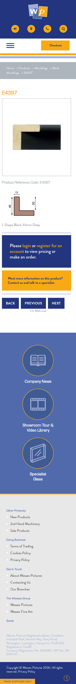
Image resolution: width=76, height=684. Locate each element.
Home (10, 68)
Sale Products (19, 530)
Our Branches (20, 589)
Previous (33, 303)
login (26, 245)
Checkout (55, 45)
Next (56, 303)
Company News (38, 381)
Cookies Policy (20, 553)
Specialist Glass (38, 476)
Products (24, 68)
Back (10, 303)
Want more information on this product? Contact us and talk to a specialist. (35, 280)
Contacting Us (20, 582)
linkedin (19, 629)
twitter (10, 629)
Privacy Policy (20, 559)
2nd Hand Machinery (25, 523)
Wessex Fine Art (21, 611)
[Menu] (11, 45)
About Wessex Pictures (26, 575)
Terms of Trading (21, 546)
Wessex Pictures (21, 604)
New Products (20, 517)
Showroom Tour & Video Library (38, 427)
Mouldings (41, 68)
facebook (27, 629)
